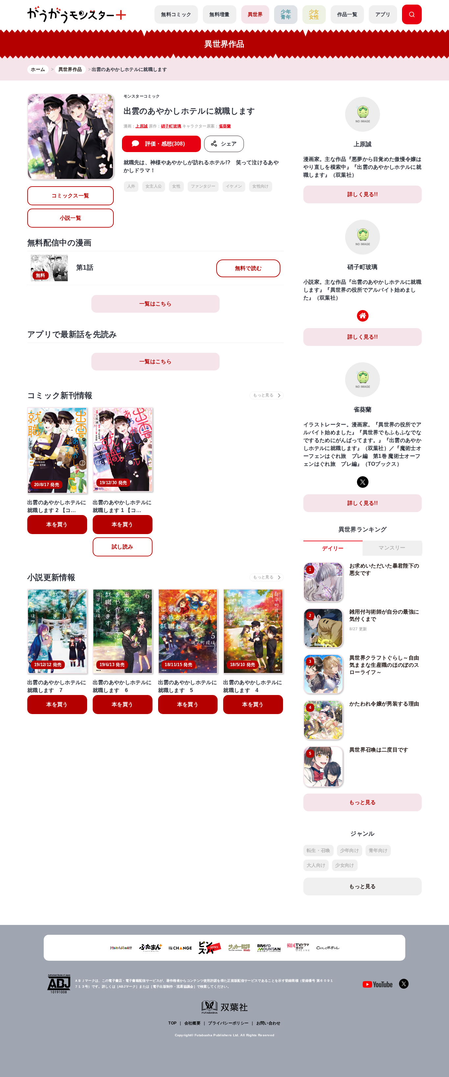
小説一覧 (70, 218)
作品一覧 (347, 14)
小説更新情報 (51, 577)
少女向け (344, 865)
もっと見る (362, 802)
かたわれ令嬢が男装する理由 (384, 704)
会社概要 (192, 1023)
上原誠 (141, 126)
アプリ (382, 14)
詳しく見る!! (362, 194)
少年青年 (286, 14)
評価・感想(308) (165, 143)
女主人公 (154, 186)
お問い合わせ (268, 1023)
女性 (176, 186)
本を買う (57, 524)
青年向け (378, 850)
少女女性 (314, 14)
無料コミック (176, 14)
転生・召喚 (318, 850)
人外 (131, 186)
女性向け (260, 186)
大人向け (316, 865)
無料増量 (219, 14)
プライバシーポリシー (228, 1023)
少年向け (349, 850)
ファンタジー (203, 186)
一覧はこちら (155, 303)
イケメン (234, 186)
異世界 (255, 14)
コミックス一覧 (70, 195)
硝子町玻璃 (171, 126)
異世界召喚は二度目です (379, 749)
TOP (172, 1023)
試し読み (122, 547)
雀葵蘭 (225, 126)
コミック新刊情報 (60, 395)
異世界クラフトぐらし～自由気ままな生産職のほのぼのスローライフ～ (384, 665)
